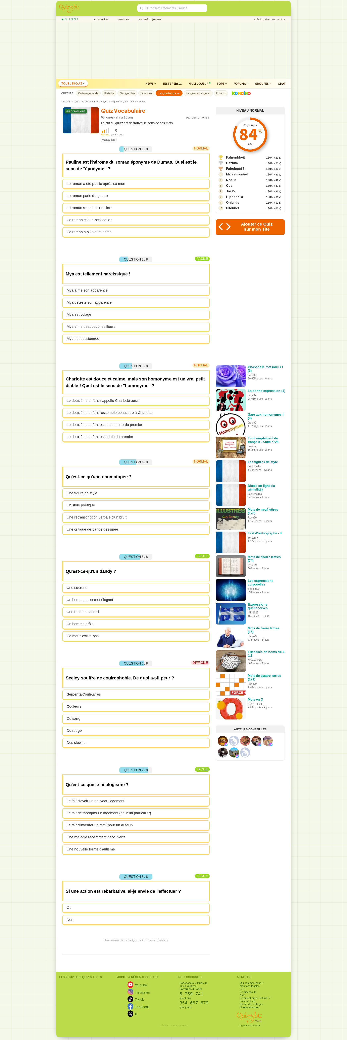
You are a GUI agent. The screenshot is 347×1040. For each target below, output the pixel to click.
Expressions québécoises (258, 606)
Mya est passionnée (83, 339)
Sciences (146, 93)
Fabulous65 (235, 168)
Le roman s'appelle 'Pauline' (89, 208)
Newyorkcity (255, 660)
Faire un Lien (247, 1001)
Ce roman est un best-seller (89, 220)
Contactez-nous (249, 1007)
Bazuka (232, 163)
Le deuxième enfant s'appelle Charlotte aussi (103, 401)
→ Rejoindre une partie (269, 19)
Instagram (142, 992)
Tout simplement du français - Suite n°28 (263, 440)
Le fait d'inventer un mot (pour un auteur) (100, 825)
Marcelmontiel (237, 174)
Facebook (142, 1007)
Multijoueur (198, 83)
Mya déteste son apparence (89, 302)
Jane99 (252, 375)
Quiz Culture (92, 101)
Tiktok (139, 1000)
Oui (69, 908)
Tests (172, 83)
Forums (240, 83)
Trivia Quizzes (188, 985)
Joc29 (231, 191)
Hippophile (234, 197)
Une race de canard (83, 612)
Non (70, 920)
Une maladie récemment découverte (96, 837)
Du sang (73, 718)
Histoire (109, 93)
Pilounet (232, 208)
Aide (242, 995)
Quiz (77, 101)
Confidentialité (248, 992)
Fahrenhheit (235, 157)
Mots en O (255, 699)
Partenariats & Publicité (193, 982)
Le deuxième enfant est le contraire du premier (104, 425)
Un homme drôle (80, 624)
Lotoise (252, 446)
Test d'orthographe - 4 (265, 533)
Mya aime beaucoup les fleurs (91, 327)
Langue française (169, 93)
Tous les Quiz (72, 83)
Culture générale (88, 93)
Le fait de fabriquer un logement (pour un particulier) (109, 813)
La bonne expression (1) (266, 391)
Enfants (221, 93)
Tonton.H (253, 537)
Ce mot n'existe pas (83, 636)
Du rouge (74, 731)
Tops (221, 83)
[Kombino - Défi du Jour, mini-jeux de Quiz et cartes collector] (240, 93)
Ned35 (231, 180)
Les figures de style (263, 462)
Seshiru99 (254, 588)
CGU (242, 989)
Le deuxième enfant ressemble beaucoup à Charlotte (110, 413)
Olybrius (232, 202)
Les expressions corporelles (261, 582)
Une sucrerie (77, 588)
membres (123, 19)
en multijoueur (149, 19)
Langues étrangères (198, 93)
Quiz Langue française (116, 101)
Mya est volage (79, 314)
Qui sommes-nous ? (252, 982)
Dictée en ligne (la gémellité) (261, 487)
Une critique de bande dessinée (92, 529)
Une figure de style (82, 493)
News (149, 83)
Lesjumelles (200, 117)
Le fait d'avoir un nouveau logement (96, 801)
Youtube (141, 985)
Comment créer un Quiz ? (255, 998)
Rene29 (252, 517)
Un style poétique (81, 505)
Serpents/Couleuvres (84, 694)
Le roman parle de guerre (87, 196)
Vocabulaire (108, 139)
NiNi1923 (253, 612)
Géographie (127, 93)
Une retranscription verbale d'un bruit (97, 517)
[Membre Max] (226, 745)
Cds (229, 185)
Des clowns (76, 743)
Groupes (262, 83)
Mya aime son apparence (87, 290)
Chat (282, 83)
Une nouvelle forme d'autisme (91, 849)
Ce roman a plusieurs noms (89, 232)
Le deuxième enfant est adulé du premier (100, 437)
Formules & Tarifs (191, 989)
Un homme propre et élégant (90, 600)
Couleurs (74, 706)
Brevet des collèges (251, 1004)
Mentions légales (250, 985)
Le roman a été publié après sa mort (96, 184)
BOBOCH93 (255, 703)
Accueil (66, 101)
